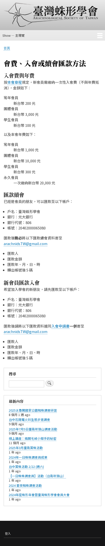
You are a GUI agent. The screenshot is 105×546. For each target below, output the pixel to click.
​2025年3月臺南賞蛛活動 (26, 447)
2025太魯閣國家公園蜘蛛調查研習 (33, 410)
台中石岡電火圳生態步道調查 (29, 419)
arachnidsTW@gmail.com (25, 243)
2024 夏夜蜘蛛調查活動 (25, 485)
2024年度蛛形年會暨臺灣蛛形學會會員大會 (39, 494)
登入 (8, 533)
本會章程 (14, 82)
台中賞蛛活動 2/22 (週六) (26, 466)
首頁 (7, 48)
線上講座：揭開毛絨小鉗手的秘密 (32, 438)
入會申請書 (60, 326)
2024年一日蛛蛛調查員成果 (28, 457)
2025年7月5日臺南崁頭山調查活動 (33, 429)
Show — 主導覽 (13, 35)
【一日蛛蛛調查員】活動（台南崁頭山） (37, 476)
